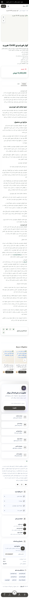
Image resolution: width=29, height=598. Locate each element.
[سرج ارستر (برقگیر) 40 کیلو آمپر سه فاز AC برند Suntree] (8, 357)
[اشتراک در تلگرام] (13, 329)
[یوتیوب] (17, 484)
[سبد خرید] (8, 6)
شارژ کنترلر (14, 580)
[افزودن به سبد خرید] (17, 372)
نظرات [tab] (18, 84)
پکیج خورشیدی (22, 577)
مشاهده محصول (22, 372)
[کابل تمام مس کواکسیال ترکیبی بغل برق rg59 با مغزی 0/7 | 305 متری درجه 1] (21, 357)
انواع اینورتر (7, 580)
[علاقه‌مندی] (3, 17)
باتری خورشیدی (22, 573)
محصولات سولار (22, 580)
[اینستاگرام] (21, 484)
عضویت (14, 408)
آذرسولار (25, 262)
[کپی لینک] (3, 332)
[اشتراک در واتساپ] (3, 329)
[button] (3, 6)
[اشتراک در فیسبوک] (10, 329)
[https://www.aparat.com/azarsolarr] (25, 484)
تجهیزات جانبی (22, 10)
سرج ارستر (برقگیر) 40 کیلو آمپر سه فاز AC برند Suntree (8, 366)
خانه (27, 10)
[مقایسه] (3, 20)
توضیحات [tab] (24, 84)
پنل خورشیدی (14, 577)
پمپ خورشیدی (13, 573)
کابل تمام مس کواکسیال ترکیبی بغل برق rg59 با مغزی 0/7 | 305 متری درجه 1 (21, 366)
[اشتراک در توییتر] (6, 329)
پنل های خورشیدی (17, 254)
